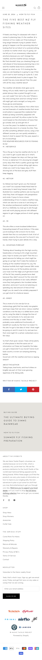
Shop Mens (7, 512)
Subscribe (11, 596)
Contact (6, 559)
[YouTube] (14, 499)
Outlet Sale (7, 524)
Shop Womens (8, 516)
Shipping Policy (8, 540)
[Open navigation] (3, 8)
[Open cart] (39, 7)
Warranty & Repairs (10, 548)
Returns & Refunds (10, 544)
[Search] (35, 7)
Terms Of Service (9, 556)
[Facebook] (3, 499)
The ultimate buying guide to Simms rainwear (19, 420)
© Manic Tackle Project (21, 632)
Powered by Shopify (21, 635)
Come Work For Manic (11, 536)
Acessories (7, 520)
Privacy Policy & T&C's (11, 552)
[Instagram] (9, 499)
